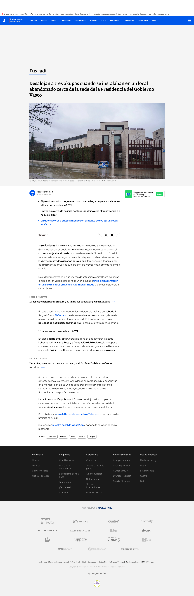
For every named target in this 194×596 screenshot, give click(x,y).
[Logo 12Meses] (146, 540)
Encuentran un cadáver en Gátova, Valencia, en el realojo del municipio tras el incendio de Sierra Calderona (46, 14)
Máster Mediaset (94, 492)
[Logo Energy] (146, 530)
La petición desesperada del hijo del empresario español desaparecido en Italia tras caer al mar (131, 14)
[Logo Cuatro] (113, 521)
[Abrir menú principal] (189, 20)
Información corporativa (58, 562)
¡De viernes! (65, 487)
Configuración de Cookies (97, 562)
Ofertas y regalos (121, 465)
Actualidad (52, 436)
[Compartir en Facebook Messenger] (112, 235)
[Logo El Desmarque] (47, 530)
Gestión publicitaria (133, 562)
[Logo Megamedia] (98, 573)
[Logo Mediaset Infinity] (47, 521)
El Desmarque (147, 470)
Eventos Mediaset (122, 475)
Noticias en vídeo (40, 475)
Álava (73, 436)
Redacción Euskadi (45, 192)
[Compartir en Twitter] (106, 235)
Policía (82, 436)
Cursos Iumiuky (120, 470)
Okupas (92, 436)
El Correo (60, 315)
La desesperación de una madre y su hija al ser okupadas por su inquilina (69, 301)
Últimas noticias (40, 470)
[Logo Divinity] (147, 521)
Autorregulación (94, 473)
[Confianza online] (97, 586)
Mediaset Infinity (148, 460)
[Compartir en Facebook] (118, 235)
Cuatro (143, 475)
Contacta (91, 460)
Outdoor (63, 492)
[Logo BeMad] (47, 540)
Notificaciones (93, 479)
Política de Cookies (116, 562)
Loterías (36, 465)
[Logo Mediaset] (97, 509)
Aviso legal (43, 562)
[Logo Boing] (113, 530)
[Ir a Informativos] (16, 20)
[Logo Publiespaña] (97, 549)
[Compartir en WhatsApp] (100, 235)
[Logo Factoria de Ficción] (80, 530)
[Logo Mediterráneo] (130, 549)
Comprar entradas (122, 460)
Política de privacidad (78, 562)
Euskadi (37, 71)
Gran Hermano (66, 460)
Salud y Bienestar (121, 481)
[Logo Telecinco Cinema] (114, 539)
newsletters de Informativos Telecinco (78, 414)
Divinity (144, 481)
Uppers (144, 465)
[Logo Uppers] (80, 540)
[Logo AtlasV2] (64, 549)
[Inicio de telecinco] (4, 20)
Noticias (36, 460)
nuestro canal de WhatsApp (68, 424)
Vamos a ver (65, 482)
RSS (143, 562)
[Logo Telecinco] (80, 521)
